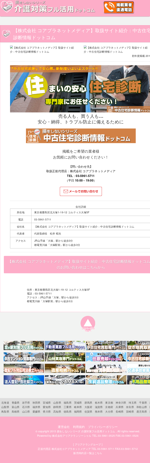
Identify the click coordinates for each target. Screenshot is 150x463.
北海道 (5, 402)
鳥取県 (5, 411)
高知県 (57, 411)
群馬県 (88, 402)
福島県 (68, 402)
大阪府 (88, 407)
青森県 (16, 402)
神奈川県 (121, 402)
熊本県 (99, 411)
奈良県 (130, 407)
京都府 (109, 407)
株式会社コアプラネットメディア (71, 449)
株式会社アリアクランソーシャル (71, 435)
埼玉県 (132, 402)
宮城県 (47, 402)
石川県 (26, 407)
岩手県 (26, 402)
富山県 (16, 407)
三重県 (68, 407)
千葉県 (143, 402)
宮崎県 (130, 411)
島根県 (16, 411)
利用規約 (79, 427)
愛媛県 (36, 411)
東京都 (109, 402)
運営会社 (64, 427)
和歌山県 (141, 407)
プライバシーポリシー (103, 427)
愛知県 (47, 407)
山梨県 (5, 407)
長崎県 (119, 411)
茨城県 (78, 402)
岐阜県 (78, 407)
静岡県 (57, 407)
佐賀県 (88, 411)
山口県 (26, 411)
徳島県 (68, 411)
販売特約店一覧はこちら (87, 453)
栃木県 (99, 402)
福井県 (36, 407)
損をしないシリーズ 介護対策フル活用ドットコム (86, 431)
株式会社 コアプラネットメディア (92, 171)
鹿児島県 (141, 411)
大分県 (109, 411)
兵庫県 (119, 407)
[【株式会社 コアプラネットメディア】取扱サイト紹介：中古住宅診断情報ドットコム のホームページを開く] (81, 142)
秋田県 (36, 402)
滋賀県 (99, 407)
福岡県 (78, 411)
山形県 (57, 402)
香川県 (47, 411)
